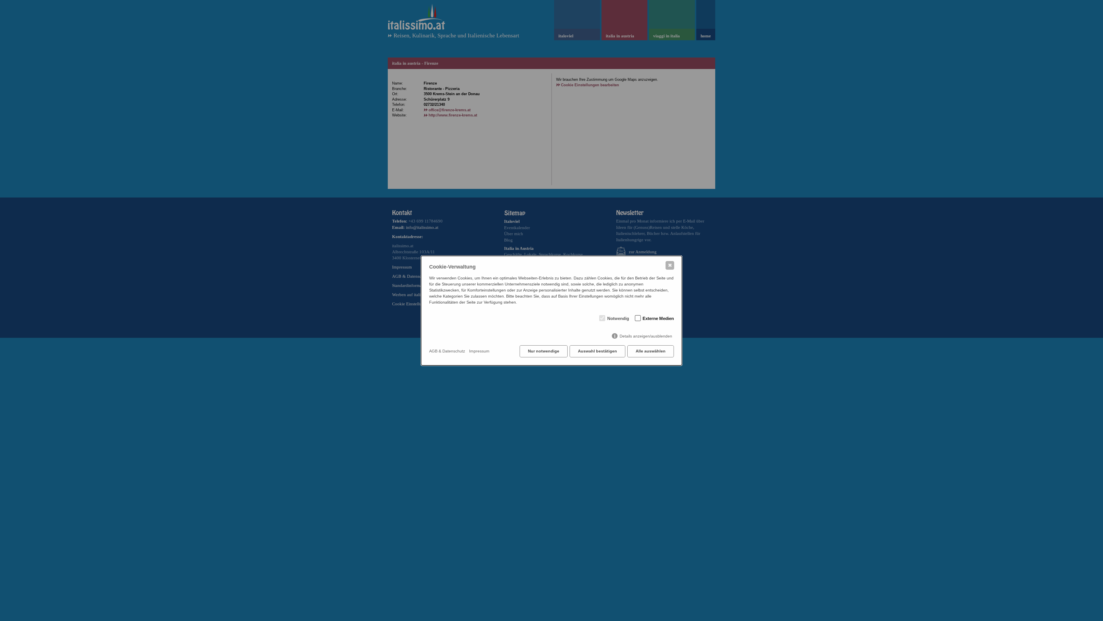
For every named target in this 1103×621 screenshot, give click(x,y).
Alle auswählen (651, 351)
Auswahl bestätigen (597, 351)
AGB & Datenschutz (447, 351)
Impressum (479, 351)
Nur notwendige (543, 351)
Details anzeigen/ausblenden (646, 336)
